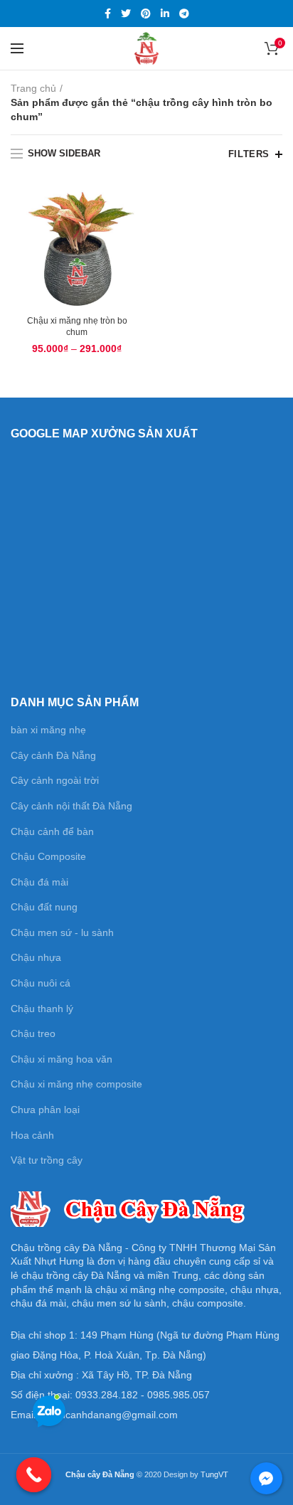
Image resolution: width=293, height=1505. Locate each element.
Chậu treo (33, 1033)
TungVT (214, 1474)
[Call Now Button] (34, 1475)
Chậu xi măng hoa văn (61, 1059)
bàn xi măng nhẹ (48, 729)
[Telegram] (184, 13)
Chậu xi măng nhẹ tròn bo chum (77, 326)
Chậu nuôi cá (40, 983)
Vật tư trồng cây (46, 1160)
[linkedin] (165, 13)
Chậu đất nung (44, 907)
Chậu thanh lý (42, 1008)
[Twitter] (126, 13)
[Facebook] (108, 13)
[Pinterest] (146, 13)
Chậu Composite (48, 856)
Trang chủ (33, 88)
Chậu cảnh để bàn (52, 831)
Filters (249, 154)
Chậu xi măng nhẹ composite (76, 1084)
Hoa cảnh (32, 1135)
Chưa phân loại (45, 1109)
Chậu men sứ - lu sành (62, 932)
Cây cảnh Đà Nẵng (53, 755)
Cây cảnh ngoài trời (55, 780)
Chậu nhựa (36, 957)
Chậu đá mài (39, 882)
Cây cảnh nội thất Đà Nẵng (71, 806)
